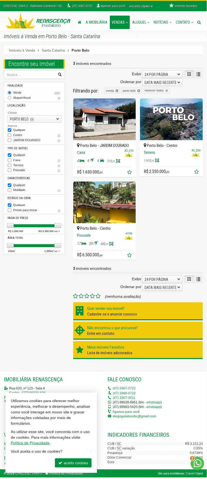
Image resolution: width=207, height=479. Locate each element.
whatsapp (153, 402)
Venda (36, 93)
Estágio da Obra (19, 198)
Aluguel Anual (36, 98)
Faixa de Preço (18, 218)
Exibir (136, 74)
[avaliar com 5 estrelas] (98, 296)
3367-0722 (124, 388)
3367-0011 (124, 398)
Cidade (12, 112)
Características (19, 178)
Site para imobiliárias (171, 473)
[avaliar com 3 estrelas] (86, 296)
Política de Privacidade (66, 473)
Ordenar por (130, 82)
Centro (36, 135)
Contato (183, 22)
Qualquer (19, 130)
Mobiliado (36, 190)
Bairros (12, 125)
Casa (36, 160)
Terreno (36, 165)
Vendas (118, 22)
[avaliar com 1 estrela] (75, 296)
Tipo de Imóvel (18, 148)
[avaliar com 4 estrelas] (92, 296)
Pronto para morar (36, 210)
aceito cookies (75, 463)
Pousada (36, 170)
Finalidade (15, 85)
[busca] (199, 22)
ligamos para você (126, 412)
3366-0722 (124, 393)
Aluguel (139, 22)
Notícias (161, 22)
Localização (16, 105)
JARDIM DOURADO (36, 140)
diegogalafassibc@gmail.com (134, 416)
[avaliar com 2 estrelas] (81, 296)
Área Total (15, 238)
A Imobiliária (96, 22)
